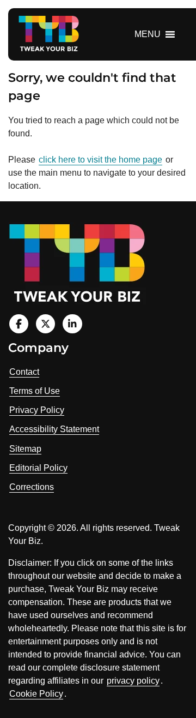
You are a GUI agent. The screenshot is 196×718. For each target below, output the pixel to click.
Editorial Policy (38, 467)
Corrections (31, 487)
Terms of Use (34, 391)
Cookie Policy (36, 693)
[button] (147, 34)
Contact (24, 371)
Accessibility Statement (54, 429)
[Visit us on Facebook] (18, 323)
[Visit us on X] (45, 323)
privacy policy (133, 680)
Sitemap (25, 448)
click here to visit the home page (100, 159)
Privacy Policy (36, 410)
